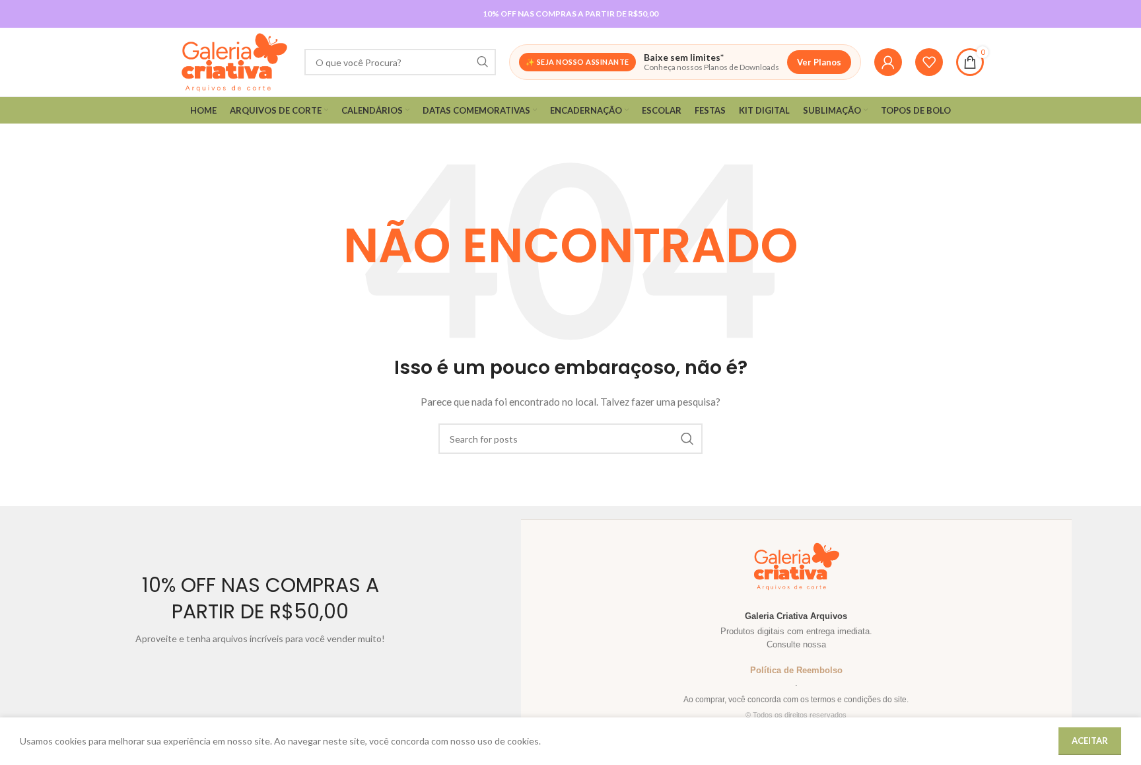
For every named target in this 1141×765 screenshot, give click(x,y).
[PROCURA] (482, 62)
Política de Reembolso (796, 670)
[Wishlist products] (929, 62)
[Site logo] (234, 61)
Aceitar (1090, 740)
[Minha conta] (888, 62)
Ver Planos (819, 62)
